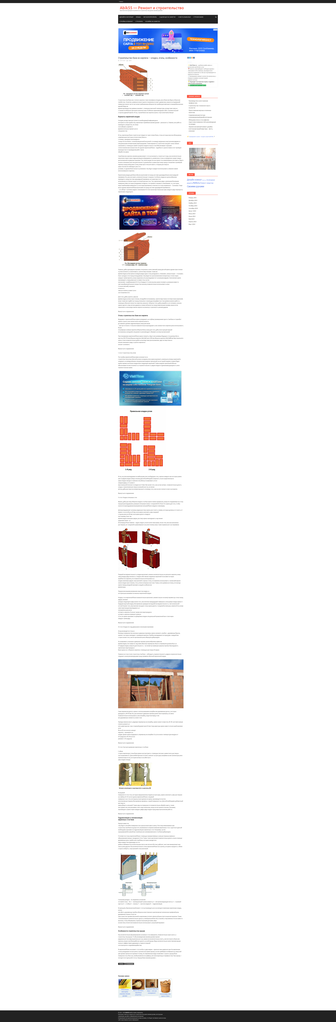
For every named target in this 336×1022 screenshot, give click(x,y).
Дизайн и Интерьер (126, 17)
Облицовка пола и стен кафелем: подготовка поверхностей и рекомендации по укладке (202, 122)
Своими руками (195, 186)
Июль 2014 (192, 214)
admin (130, 60)
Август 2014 (192, 211)
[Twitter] (190, 58)
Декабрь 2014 (193, 200)
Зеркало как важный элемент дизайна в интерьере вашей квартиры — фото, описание (201, 129)
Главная (121, 1)
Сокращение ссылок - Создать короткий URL (201, 136)
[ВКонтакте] (188, 58)
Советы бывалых (184, 17)
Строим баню (198, 17)
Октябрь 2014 (193, 206)
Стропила (139, 21)
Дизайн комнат (194, 179)
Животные (204, 180)
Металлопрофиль (150, 17)
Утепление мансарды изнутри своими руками (125, 993)
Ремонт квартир (206, 183)
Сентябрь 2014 (193, 208)
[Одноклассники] (192, 58)
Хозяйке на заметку (152, 21)
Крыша (138, 17)
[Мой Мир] (194, 58)
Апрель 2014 (192, 221)
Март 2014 (192, 224)
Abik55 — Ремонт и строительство (152, 8)
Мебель (196, 182)
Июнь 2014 (192, 216)
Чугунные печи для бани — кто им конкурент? (152, 991)
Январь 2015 (192, 198)
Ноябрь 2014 (192, 203)
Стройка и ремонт (126, 21)
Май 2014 (191, 219)
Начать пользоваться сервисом (198, 85)
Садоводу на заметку (167, 17)
